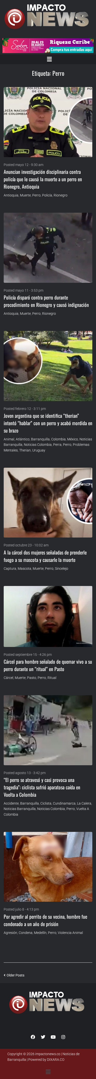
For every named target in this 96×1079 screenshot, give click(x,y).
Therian (25, 450)
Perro (36, 195)
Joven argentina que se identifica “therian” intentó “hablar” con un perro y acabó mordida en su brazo (48, 423)
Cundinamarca (64, 803)
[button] (49, 59)
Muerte (25, 195)
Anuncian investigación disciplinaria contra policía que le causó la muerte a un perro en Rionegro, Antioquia (43, 179)
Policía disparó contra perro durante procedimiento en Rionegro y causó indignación (46, 301)
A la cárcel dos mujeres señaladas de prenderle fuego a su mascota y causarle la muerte (45, 556)
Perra (57, 445)
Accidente (11, 803)
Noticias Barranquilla (20, 809)
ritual (52, 678)
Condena (25, 933)
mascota (24, 568)
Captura (10, 568)
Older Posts (14, 975)
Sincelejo (61, 568)
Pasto (31, 678)
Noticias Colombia (38, 445)
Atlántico (23, 439)
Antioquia (11, 195)
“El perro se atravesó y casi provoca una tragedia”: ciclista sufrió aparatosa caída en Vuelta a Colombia (42, 787)
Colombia (58, 439)
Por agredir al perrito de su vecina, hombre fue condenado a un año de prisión (45, 920)
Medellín (40, 933)
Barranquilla (40, 439)
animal (9, 439)
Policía (47, 195)
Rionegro (60, 195)
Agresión (10, 933)
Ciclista (45, 803)
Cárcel (8, 678)
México (72, 439)
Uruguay (38, 450)
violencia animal (70, 933)
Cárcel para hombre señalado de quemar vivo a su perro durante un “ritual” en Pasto (48, 665)
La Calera (84, 803)
